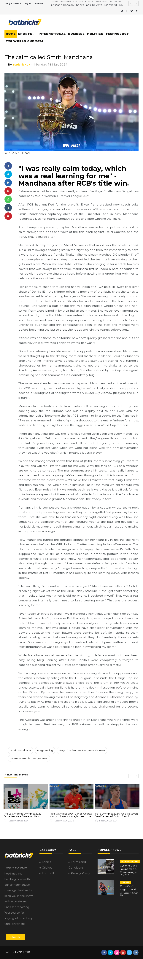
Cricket (47, 867)
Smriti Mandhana (20, 750)
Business (76, 34)
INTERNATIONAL (130, 861)
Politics (95, 34)
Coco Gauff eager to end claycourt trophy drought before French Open (129, 888)
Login (27, 3)
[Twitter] (122, 11)
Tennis (46, 862)
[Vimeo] (131, 11)
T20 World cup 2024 (25, 41)
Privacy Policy (80, 873)
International (52, 34)
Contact (38, 3)
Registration (13, 3)
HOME (10, 34)
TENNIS (125, 882)
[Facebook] (126, 11)
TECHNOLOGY (117, 34)
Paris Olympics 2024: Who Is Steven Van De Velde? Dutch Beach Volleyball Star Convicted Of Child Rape (116, 815)
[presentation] (130, 776)
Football (48, 873)
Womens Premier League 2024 (29, 758)
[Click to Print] (8, 216)
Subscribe (15, 937)
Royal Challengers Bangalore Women (82, 750)
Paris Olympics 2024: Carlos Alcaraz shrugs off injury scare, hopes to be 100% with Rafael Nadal (71, 815)
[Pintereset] (137, 11)
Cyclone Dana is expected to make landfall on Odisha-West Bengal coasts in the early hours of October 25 (128, 867)
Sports (25, 34)
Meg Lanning (45, 750)
